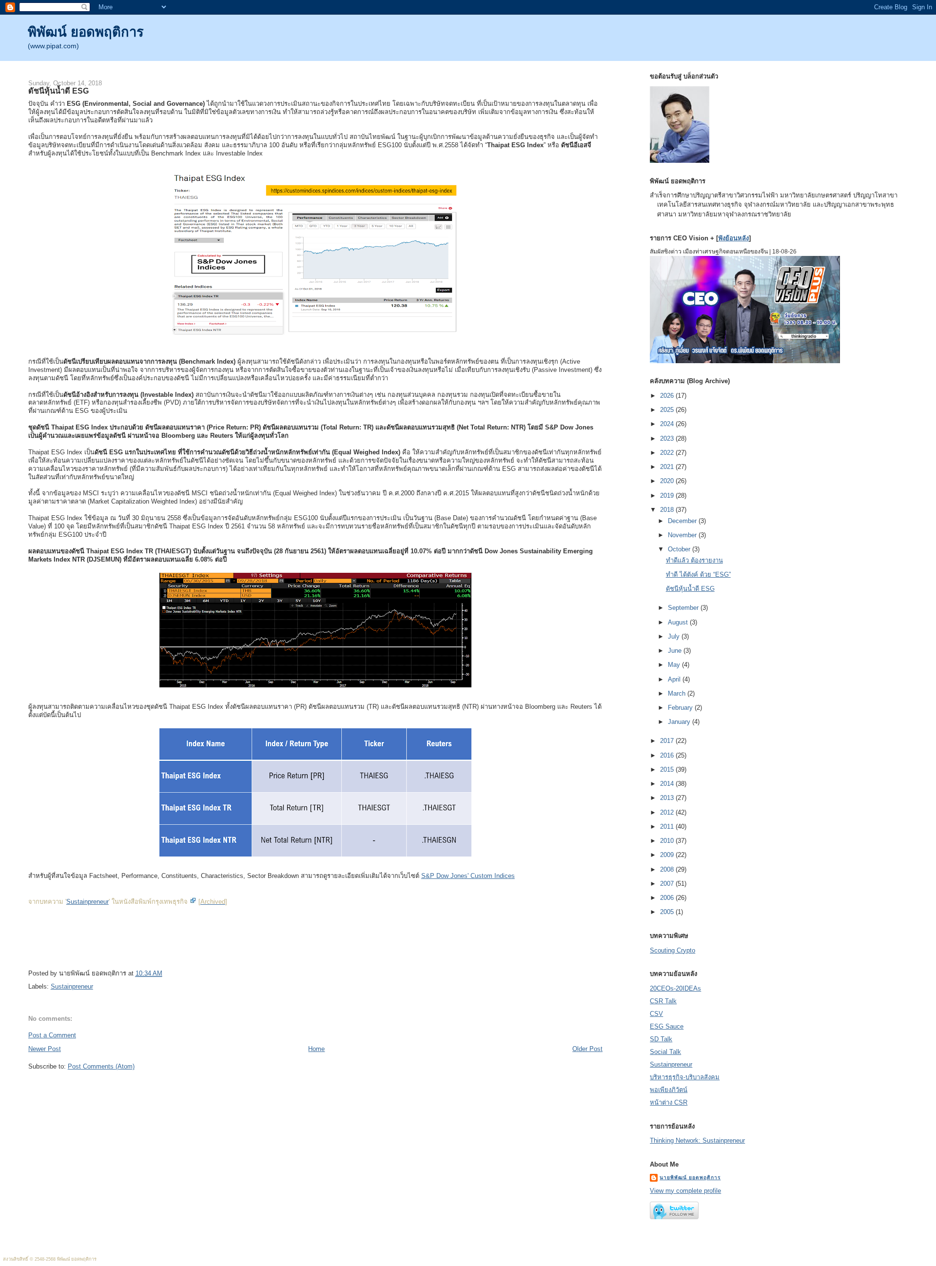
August (679, 622)
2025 (668, 409)
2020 (668, 481)
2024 (668, 424)
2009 (668, 854)
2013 (668, 797)
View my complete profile (685, 1190)
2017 (668, 740)
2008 (668, 869)
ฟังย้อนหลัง (733, 238)
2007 (668, 883)
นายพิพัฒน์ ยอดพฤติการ (690, 1177)
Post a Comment (52, 1035)
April (675, 679)
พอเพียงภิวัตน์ (668, 1089)
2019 (668, 495)
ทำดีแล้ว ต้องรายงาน (694, 560)
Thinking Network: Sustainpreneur (697, 1140)
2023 (668, 438)
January (680, 721)
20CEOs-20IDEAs (675, 988)
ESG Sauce (666, 1026)
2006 (668, 897)
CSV (656, 1013)
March (677, 693)
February (681, 707)
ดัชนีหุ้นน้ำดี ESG (58, 90)
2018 (668, 509)
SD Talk (661, 1039)
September (684, 607)
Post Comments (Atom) (101, 1066)
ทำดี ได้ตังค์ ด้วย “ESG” (698, 574)
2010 (668, 840)
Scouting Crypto (672, 950)
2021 (668, 466)
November (683, 535)
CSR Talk (663, 1001)
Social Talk (665, 1051)
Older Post (587, 1048)
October (680, 549)
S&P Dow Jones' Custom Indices (468, 875)
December (683, 521)
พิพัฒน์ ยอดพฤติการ (86, 31)
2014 (668, 783)
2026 (668, 395)
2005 (668, 911)
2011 (668, 826)
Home (316, 1048)
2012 (668, 812)
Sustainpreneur (87, 901)
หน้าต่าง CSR (668, 1102)
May (675, 664)
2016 (668, 755)
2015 (668, 769)
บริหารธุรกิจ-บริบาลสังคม (685, 1077)
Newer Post (44, 1048)
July (675, 636)
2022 (668, 452)
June (675, 650)
